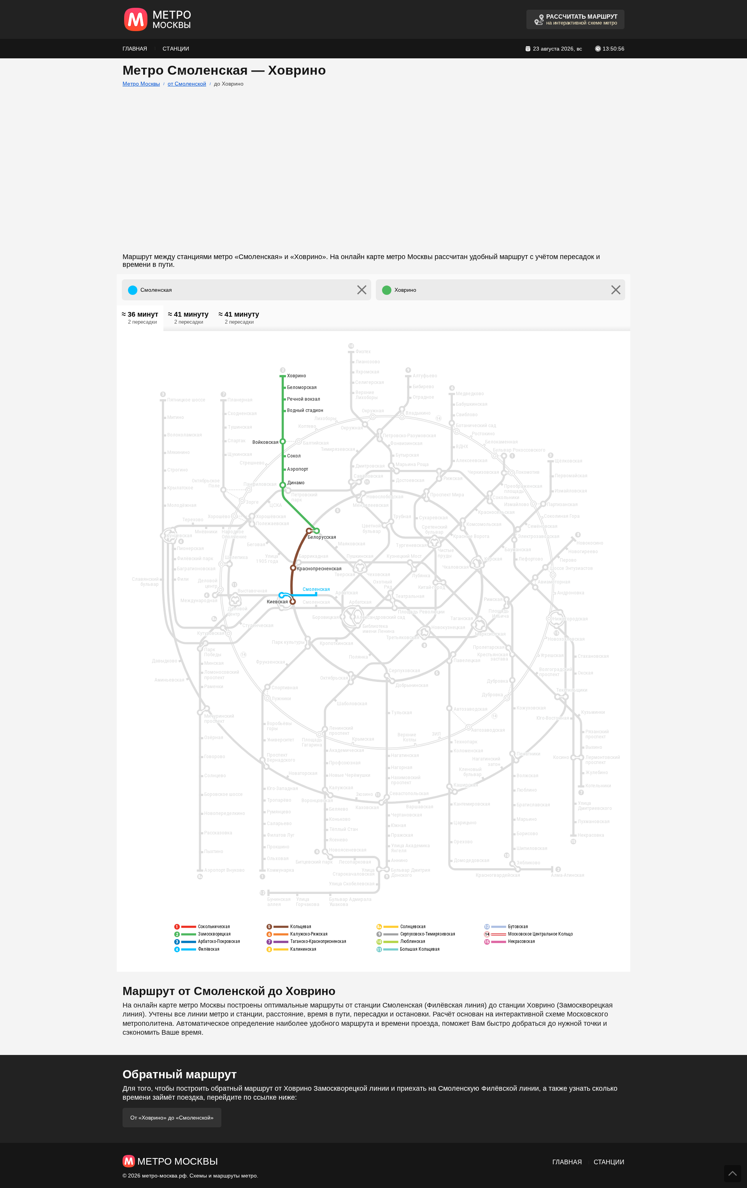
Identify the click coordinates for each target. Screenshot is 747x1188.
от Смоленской (187, 84)
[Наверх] (732, 1173)
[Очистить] (361, 289)
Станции (176, 49)
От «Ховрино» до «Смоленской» (172, 1117)
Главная (135, 49)
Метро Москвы (141, 84)
